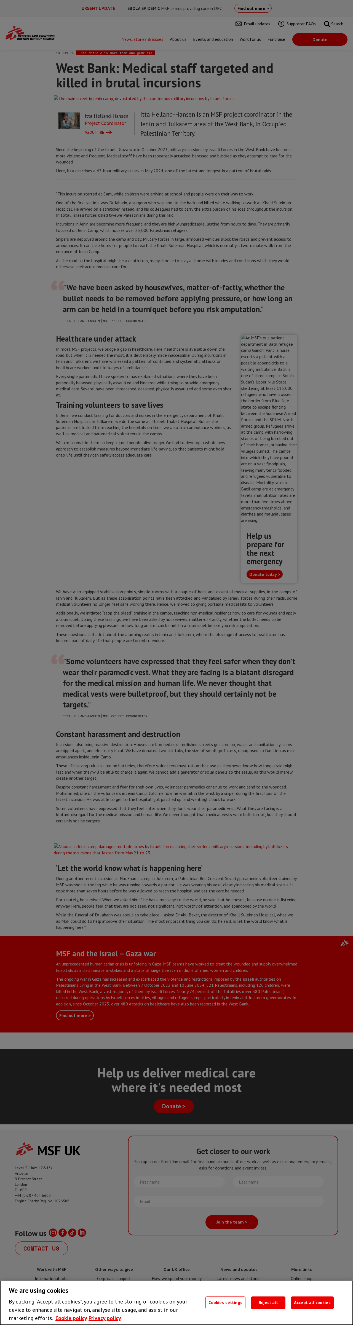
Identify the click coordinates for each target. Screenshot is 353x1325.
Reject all (268, 1302)
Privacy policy (105, 1318)
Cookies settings (225, 1302)
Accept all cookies (312, 1302)
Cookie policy (71, 1318)
